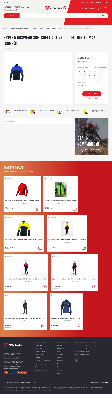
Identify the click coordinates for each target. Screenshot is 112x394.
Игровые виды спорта (41, 364)
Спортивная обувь (40, 348)
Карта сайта (60, 370)
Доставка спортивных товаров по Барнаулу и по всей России (12, 367)
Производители (61, 342)
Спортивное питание (41, 370)
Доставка (83, 2)
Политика (60, 360)
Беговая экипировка (40, 351)
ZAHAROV (105, 382)
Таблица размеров (100, 67)
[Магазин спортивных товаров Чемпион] (56, 8)
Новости (59, 345)
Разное (37, 367)
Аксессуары (38, 345)
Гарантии (98, 2)
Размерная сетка (62, 364)
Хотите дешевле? (82, 61)
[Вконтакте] (76, 360)
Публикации (60, 348)
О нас (59, 351)
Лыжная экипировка (40, 342)
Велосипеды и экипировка (42, 360)
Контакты (106, 2)
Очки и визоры (39, 354)
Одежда (37, 357)
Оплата (91, 2)
